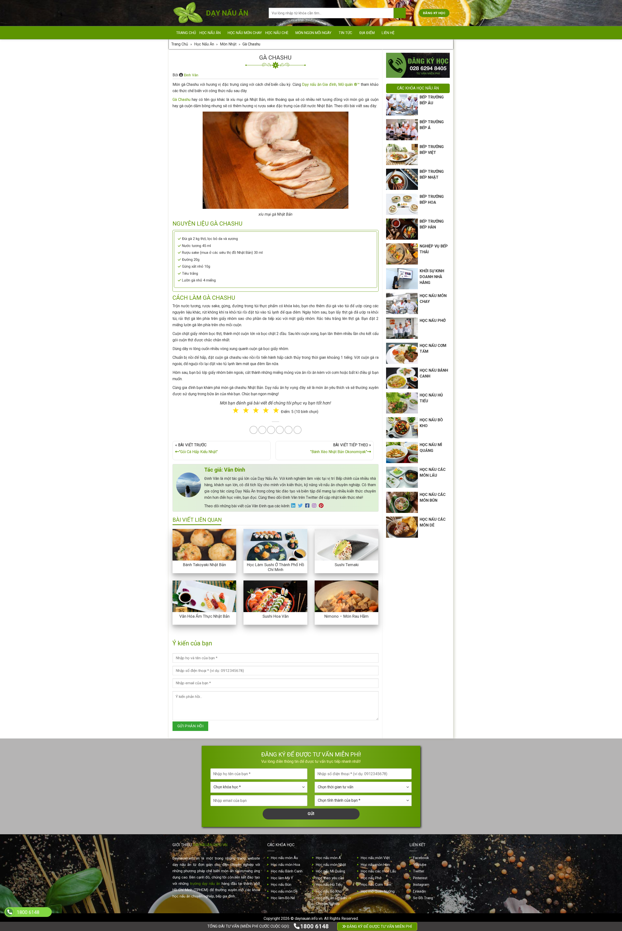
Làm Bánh (311, 476)
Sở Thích (340, 496)
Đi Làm (314, 496)
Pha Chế (339, 476)
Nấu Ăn (285, 476)
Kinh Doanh (286, 496)
